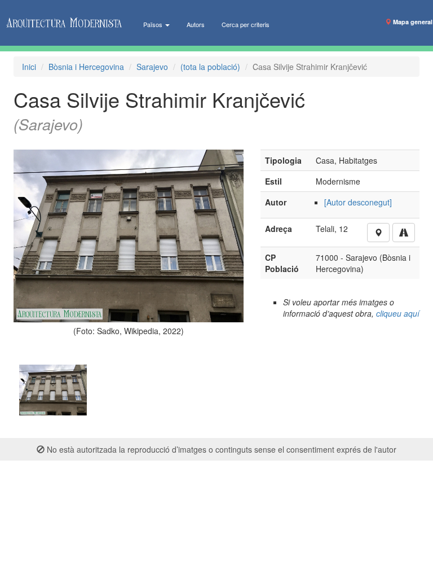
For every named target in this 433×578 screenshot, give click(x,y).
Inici (29, 66)
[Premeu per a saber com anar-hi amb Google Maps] (403, 232)
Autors (196, 24)
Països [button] (153, 24)
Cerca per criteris (245, 24)
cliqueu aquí (397, 313)
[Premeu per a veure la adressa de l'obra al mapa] (378, 232)
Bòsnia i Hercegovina (86, 66)
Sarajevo (152, 66)
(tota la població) (210, 66)
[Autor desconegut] (358, 202)
